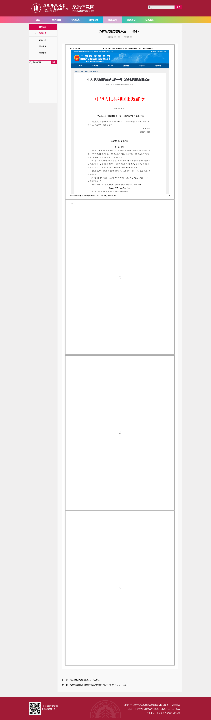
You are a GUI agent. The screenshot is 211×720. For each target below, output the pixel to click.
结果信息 (93, 20)
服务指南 (131, 20)
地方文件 (42, 46)
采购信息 (75, 20)
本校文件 (42, 53)
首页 (38, 20)
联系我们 (149, 20)
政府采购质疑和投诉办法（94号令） (86, 680)
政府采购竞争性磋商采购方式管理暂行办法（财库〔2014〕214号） (99, 685)
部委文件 (42, 40)
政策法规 (112, 20)
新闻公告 (56, 20)
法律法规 (42, 33)
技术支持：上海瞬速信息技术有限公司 (163, 713)
